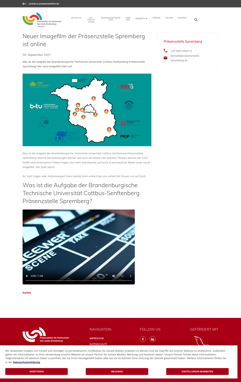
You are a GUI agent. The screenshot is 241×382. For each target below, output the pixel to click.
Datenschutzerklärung (26, 362)
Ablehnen (117, 371)
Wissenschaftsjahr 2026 (110, 18)
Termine (156, 17)
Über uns (127, 18)
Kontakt (182, 17)
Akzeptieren (36, 371)
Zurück (27, 292)
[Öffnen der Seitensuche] (196, 20)
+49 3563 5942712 (181, 50)
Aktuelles (76, 17)
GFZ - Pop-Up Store (91, 19)
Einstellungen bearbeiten (197, 371)
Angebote (140, 18)
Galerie (169, 17)
